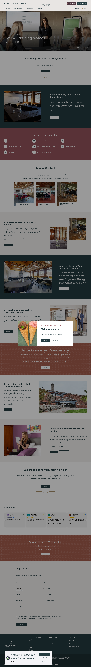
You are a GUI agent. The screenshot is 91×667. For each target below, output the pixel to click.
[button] (8, 658)
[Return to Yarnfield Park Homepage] (45, 3)
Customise (44, 661)
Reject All (45, 657)
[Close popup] (70, 323)
